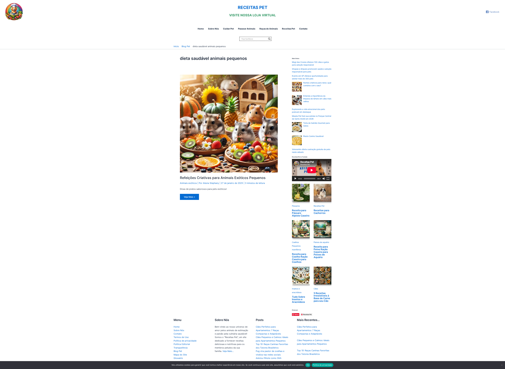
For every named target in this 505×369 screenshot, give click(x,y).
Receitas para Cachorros (321, 211)
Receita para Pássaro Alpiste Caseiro (300, 213)
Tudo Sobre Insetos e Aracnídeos (298, 299)
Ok (308, 365)
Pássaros (296, 206)
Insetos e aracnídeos (296, 290)
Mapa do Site (180, 354)
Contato (178, 333)
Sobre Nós (179, 330)
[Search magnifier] (269, 39)
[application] (311, 170)
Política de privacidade (185, 340)
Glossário (178, 358)
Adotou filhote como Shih (268, 358)
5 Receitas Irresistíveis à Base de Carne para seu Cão (322, 297)
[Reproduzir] (295, 178)
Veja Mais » (189, 197)
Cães (316, 289)
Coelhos (295, 242)
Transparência (181, 347)
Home (177, 326)
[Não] (501, 365)
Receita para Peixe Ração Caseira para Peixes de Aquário (321, 251)
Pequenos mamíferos (296, 248)
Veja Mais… (228, 351)
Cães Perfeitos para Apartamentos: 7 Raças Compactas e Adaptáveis (268, 330)
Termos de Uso (181, 337)
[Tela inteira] (328, 178)
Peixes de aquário (321, 242)
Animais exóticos (188, 183)
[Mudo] (323, 178)
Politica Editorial (182, 344)
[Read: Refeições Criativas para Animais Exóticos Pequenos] (229, 123)
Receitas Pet (319, 206)
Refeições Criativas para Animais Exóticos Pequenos (223, 178)
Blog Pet (178, 351)
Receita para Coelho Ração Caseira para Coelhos (300, 258)
